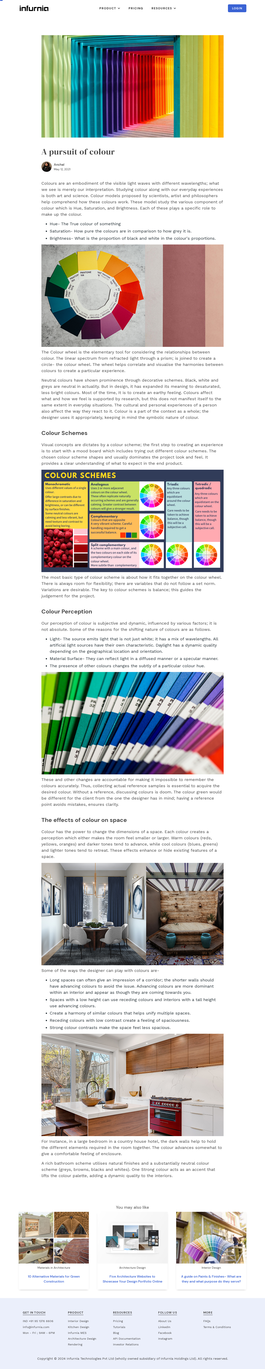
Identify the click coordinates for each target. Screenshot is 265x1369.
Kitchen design (78, 1327)
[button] (109, 8)
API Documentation (127, 1338)
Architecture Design (82, 1338)
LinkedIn (164, 1327)
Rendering (75, 1344)
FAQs (206, 1321)
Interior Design (78, 1321)
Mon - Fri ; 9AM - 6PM (39, 1332)
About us (164, 1321)
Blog (116, 1332)
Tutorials (119, 1327)
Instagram (165, 1338)
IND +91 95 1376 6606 (38, 1321)
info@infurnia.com (36, 1327)
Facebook (165, 1332)
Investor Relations (126, 1344)
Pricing (118, 1321)
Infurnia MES (77, 1332)
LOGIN (237, 8)
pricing (136, 8)
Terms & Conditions (217, 1327)
